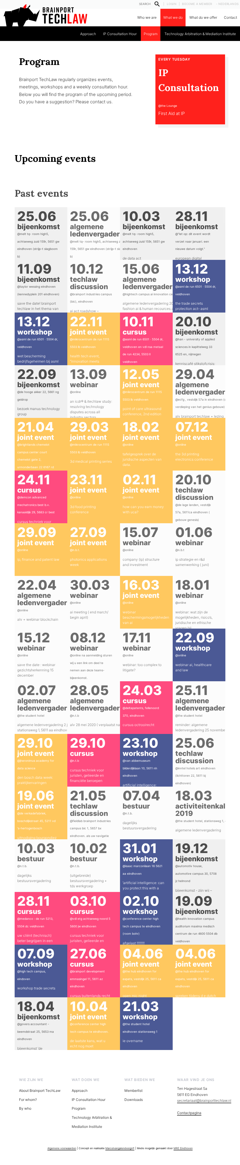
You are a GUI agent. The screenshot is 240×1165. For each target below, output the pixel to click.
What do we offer (203, 17)
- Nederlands (227, 4)
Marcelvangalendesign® (119, 1148)
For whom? (28, 1099)
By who (25, 1108)
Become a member (197, 4)
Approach (88, 34)
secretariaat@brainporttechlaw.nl (204, 1100)
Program (150, 34)
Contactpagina (189, 1113)
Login (171, 4)
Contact (230, 17)
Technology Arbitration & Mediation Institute (200, 34)
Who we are (147, 17)
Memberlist (133, 1090)
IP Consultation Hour (120, 34)
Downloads (133, 1099)
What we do (173, 17)
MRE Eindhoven (183, 1148)
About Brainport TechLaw (40, 1090)
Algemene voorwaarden (61, 1148)
